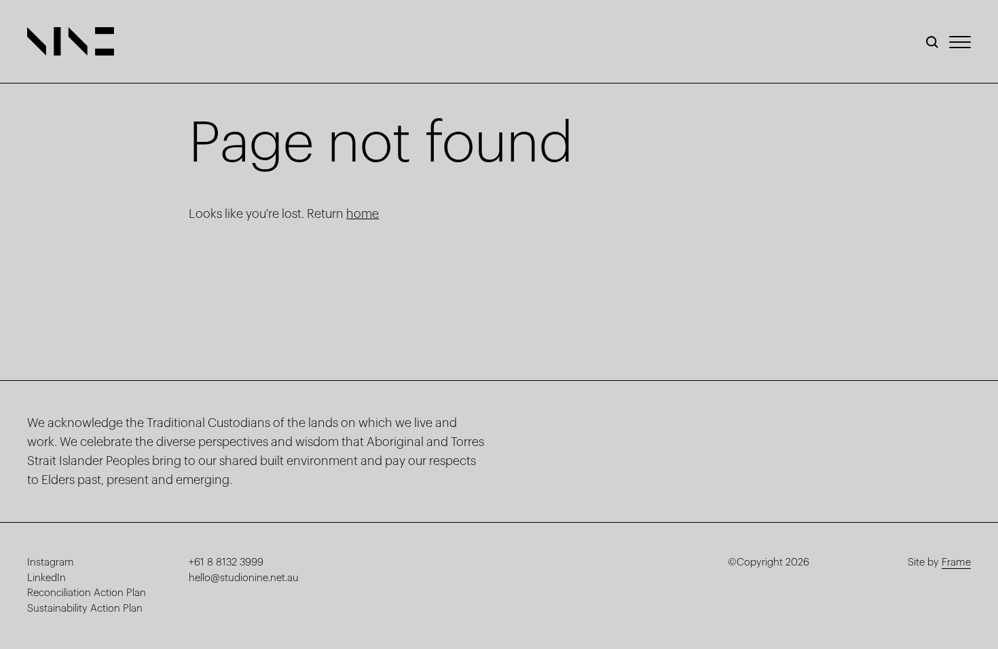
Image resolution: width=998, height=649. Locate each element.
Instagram (50, 562)
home (362, 214)
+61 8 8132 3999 (226, 562)
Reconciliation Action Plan (86, 593)
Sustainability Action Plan (85, 609)
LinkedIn (46, 578)
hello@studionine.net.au (244, 578)
